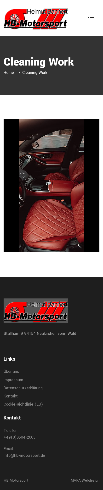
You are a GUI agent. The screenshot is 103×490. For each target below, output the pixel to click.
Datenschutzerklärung (23, 388)
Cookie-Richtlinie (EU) (23, 404)
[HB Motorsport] (36, 17)
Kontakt (11, 396)
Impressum (13, 380)
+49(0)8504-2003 (19, 437)
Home (10, 72)
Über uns (11, 371)
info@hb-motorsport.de (24, 455)
